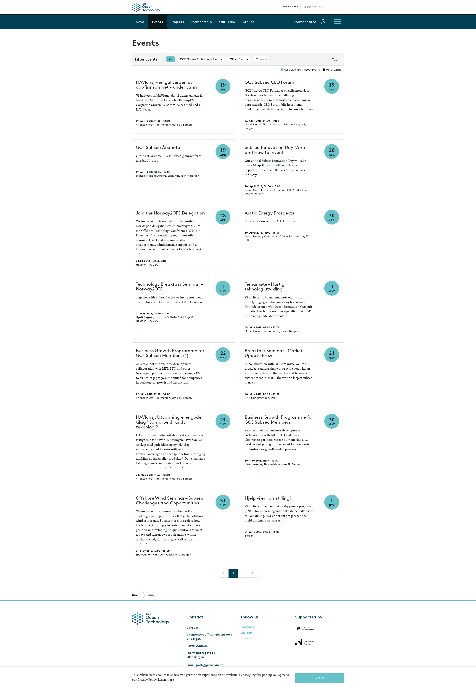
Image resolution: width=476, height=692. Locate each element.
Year (335, 59)
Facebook (247, 627)
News (140, 22)
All (170, 59)
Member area (305, 22)
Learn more (166, 679)
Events (157, 22)
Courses (261, 59)
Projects (177, 22)
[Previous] (136, 571)
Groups (248, 22)
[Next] (340, 571)
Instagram (248, 638)
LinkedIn (247, 632)
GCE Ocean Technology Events (201, 59)
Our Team (227, 22)
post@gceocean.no (209, 665)
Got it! (319, 678)
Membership (201, 22)
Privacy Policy (290, 6)
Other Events (239, 59)
